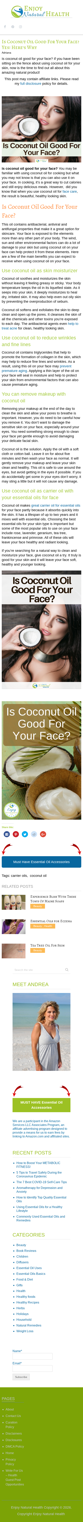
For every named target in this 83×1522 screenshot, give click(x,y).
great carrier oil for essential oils (55, 505)
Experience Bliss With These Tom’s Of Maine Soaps (53, 898)
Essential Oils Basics (30, 1273)
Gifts (19, 1285)
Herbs (20, 1308)
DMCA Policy (15, 1446)
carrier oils (19, 876)
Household (23, 1319)
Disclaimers (14, 1433)
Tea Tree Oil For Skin (47, 945)
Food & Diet (24, 1279)
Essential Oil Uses (29, 1268)
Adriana (6, 52)
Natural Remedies (28, 1325)
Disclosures (14, 1440)
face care (70, 191)
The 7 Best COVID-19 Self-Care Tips (41, 1182)
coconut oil (38, 876)
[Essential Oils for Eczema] (14, 926)
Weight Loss (24, 1331)
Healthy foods (25, 1296)
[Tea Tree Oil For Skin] (14, 951)
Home (10, 1453)
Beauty (37, 906)
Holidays (22, 1314)
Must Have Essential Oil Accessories (41, 862)
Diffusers (22, 1262)
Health (48, 926)
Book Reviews (26, 1250)
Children (22, 1256)
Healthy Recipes (27, 1302)
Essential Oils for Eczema (51, 921)
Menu (74, 26)
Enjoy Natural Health (27, 1507)
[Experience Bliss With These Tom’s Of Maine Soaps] (14, 902)
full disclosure (30, 84)
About (10, 1409)
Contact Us (13, 1416)
